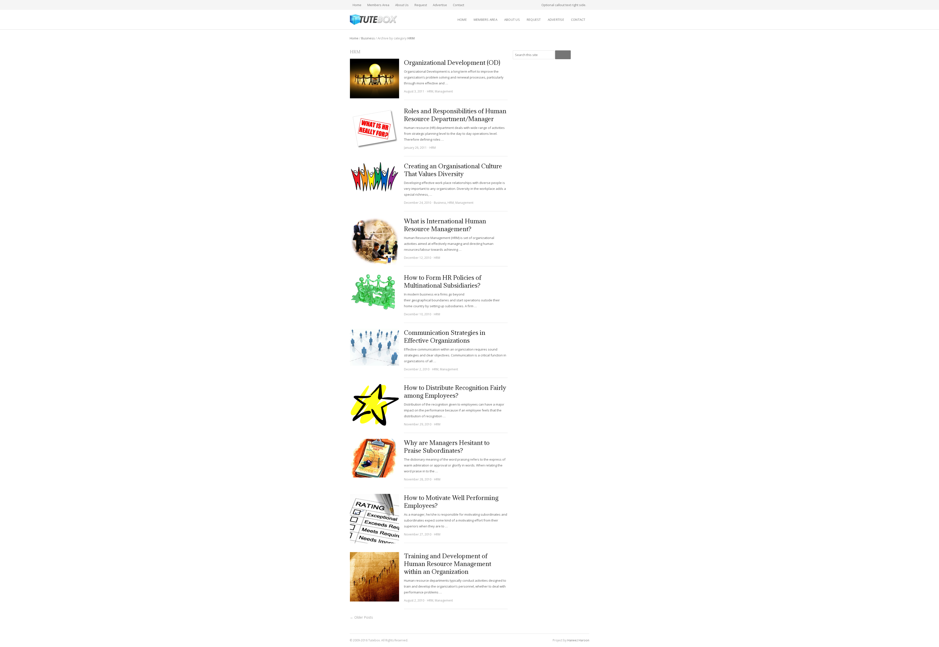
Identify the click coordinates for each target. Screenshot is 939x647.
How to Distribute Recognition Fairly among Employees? (455, 391)
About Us (402, 5)
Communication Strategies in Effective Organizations (444, 336)
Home (357, 5)
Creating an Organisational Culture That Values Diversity (453, 170)
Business (368, 38)
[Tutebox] (374, 19)
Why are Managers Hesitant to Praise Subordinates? (447, 446)
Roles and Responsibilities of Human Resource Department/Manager (455, 115)
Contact (458, 5)
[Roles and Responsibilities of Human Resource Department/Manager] (374, 128)
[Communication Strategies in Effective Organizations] (374, 347)
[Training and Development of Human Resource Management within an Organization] (374, 577)
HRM (430, 91)
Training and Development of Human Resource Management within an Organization (447, 564)
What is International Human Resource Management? (445, 225)
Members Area (378, 5)
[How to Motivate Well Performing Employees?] (374, 518)
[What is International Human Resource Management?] (374, 241)
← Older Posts (361, 617)
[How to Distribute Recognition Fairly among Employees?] (374, 405)
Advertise (440, 5)
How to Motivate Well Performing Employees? (451, 502)
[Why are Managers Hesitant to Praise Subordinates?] (374, 458)
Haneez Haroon (578, 640)
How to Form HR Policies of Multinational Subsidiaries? (442, 281)
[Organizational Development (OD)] (374, 78)
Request (420, 5)
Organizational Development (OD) (452, 62)
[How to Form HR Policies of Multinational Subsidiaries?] (374, 292)
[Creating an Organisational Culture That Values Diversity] (374, 177)
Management (444, 91)
